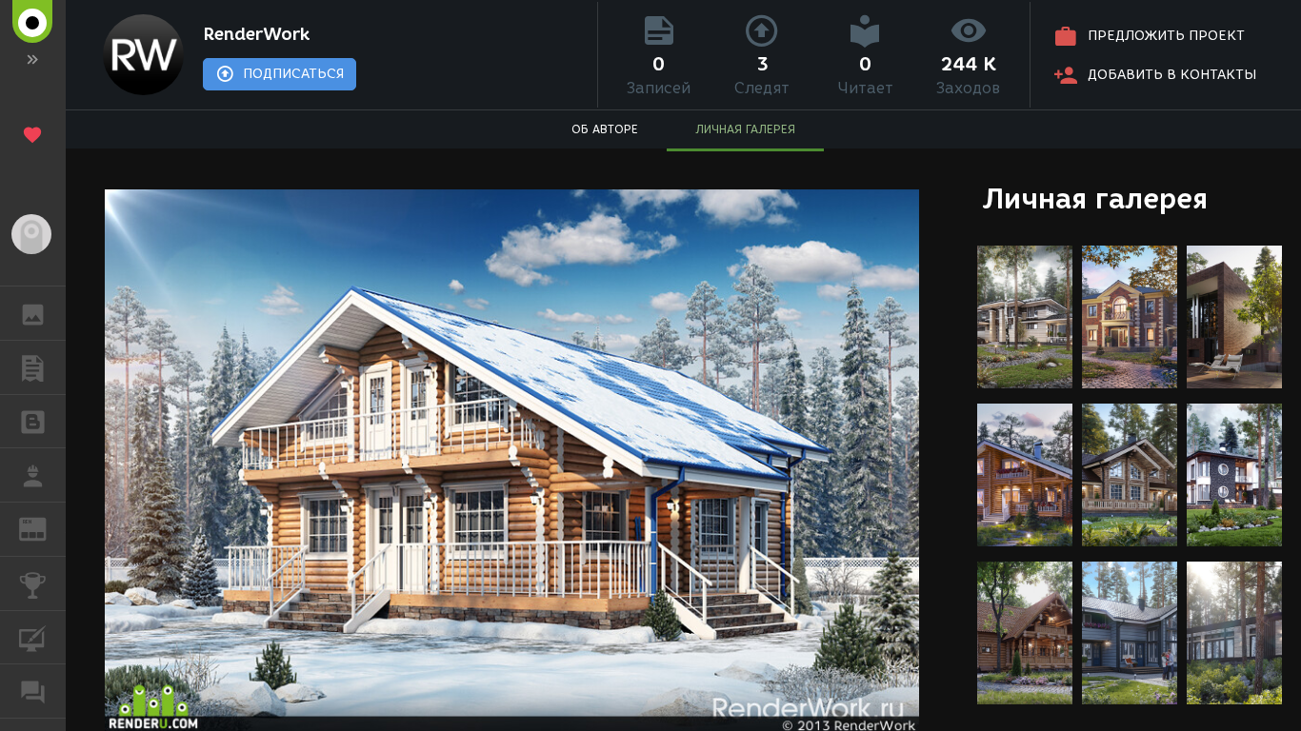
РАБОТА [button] (33, 475)
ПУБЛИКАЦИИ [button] (33, 367)
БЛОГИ (33, 421)
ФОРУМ (33, 691)
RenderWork (256, 34)
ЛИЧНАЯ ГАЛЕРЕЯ (745, 129)
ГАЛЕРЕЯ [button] (33, 313)
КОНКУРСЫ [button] (33, 583)
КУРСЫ (33, 637)
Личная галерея (1095, 198)
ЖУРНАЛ (44, 528)
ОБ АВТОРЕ (604, 129)
